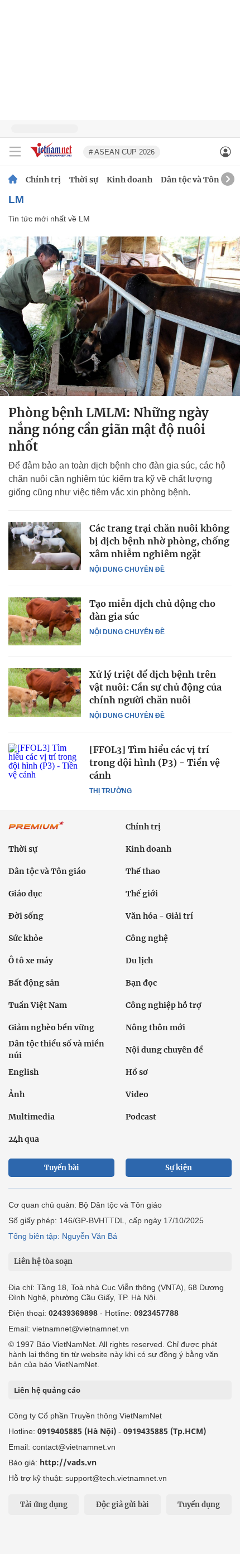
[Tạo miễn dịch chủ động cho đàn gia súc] (44, 621)
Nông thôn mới (155, 1027)
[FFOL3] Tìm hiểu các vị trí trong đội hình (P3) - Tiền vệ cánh (154, 762)
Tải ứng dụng (44, 1504)
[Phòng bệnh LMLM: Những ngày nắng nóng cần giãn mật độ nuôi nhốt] (120, 316)
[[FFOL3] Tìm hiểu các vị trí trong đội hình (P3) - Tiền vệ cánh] (44, 768)
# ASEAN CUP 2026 (122, 152)
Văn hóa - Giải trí (159, 916)
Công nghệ (147, 938)
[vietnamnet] (52, 158)
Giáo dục (25, 894)
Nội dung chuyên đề (127, 569)
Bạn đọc (141, 983)
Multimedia (31, 1117)
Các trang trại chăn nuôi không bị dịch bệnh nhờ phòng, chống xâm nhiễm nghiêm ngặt (159, 541)
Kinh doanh (129, 180)
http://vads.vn (68, 1462)
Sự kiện (178, 1167)
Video (137, 1094)
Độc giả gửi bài (122, 1504)
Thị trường (110, 791)
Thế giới (142, 894)
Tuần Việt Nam (37, 1005)
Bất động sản (34, 983)
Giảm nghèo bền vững (51, 1027)
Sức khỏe (25, 938)
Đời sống (26, 916)
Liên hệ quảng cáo (47, 1390)
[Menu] (15, 151)
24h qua (23, 1139)
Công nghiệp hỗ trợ (163, 1005)
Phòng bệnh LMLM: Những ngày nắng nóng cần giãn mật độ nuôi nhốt (108, 429)
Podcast (141, 1117)
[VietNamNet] (12, 180)
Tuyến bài (61, 1167)
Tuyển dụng (198, 1504)
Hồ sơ (137, 1072)
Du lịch (139, 960)
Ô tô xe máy (30, 960)
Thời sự (83, 180)
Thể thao (143, 871)
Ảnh (16, 1094)
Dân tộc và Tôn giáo (199, 180)
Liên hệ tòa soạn (43, 1261)
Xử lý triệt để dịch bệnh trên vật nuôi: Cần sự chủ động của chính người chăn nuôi (155, 687)
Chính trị (43, 180)
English (23, 1072)
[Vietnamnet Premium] (36, 831)
